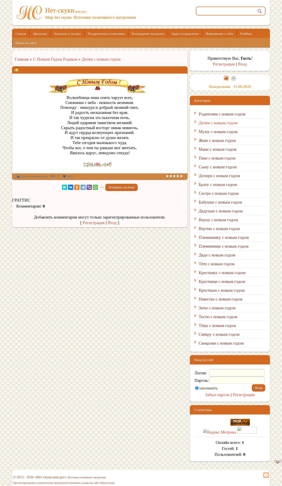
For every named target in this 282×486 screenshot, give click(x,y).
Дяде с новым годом (217, 255)
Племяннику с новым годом (224, 237)
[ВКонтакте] (70, 187)
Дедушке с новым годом (221, 210)
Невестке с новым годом (220, 299)
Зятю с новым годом (217, 307)
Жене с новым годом (217, 140)
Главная (20, 59)
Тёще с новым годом (217, 325)
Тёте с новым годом (216, 263)
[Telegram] (83, 187)
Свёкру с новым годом (219, 334)
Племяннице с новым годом (224, 246)
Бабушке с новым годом (220, 202)
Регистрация (94, 222)
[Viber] (89, 187)
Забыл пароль (217, 394)
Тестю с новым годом (218, 316)
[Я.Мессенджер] (64, 187)
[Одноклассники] (77, 187)
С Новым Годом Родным (55, 59)
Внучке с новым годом (219, 228)
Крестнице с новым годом (222, 281)
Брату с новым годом (218, 184)
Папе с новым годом (217, 158)
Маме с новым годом (217, 149)
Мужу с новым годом (218, 131)
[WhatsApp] (95, 187)
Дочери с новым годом (219, 175)
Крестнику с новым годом (222, 272)
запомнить (208, 388)
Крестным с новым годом (222, 290)
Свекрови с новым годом (221, 343)
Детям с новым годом (101, 59)
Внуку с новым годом (218, 219)
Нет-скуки (66, 10)
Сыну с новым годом (218, 166)
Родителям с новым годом (222, 114)
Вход (112, 222)
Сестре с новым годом (219, 193)
